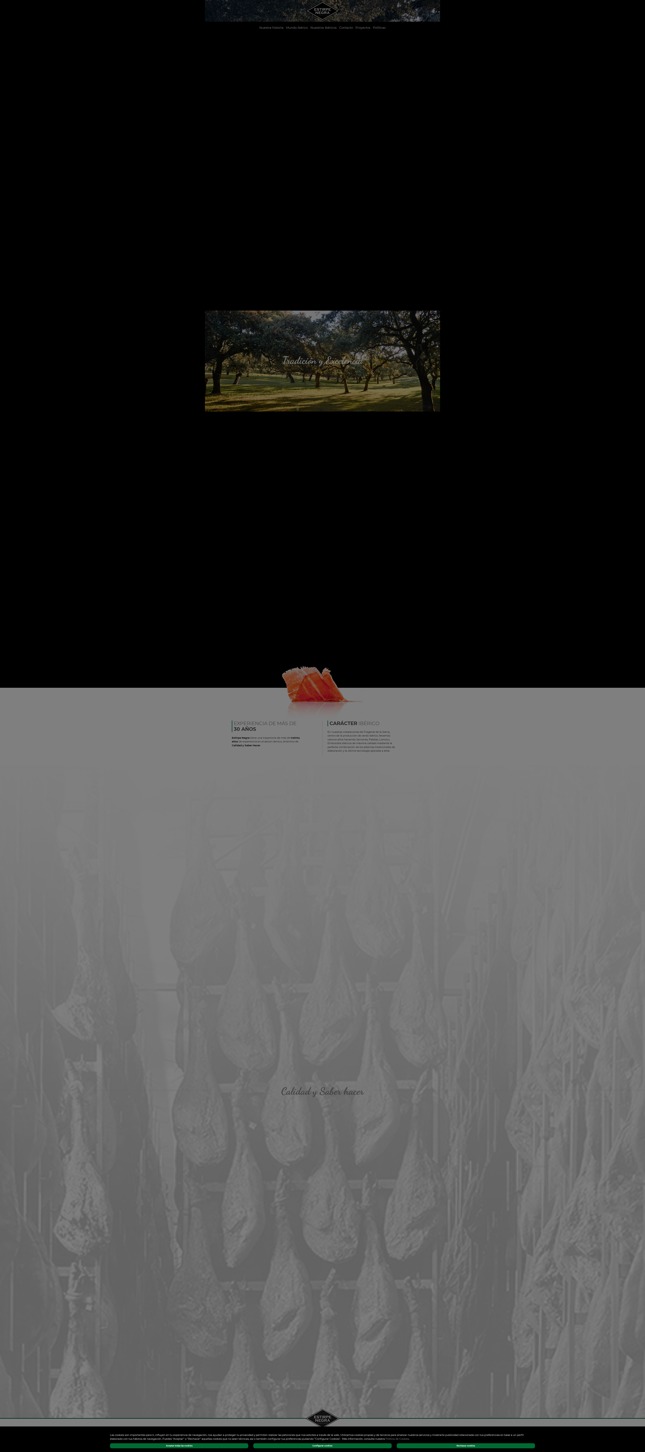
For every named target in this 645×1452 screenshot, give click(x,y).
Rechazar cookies (466, 1445)
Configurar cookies (322, 1445)
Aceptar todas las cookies (179, 1445)
